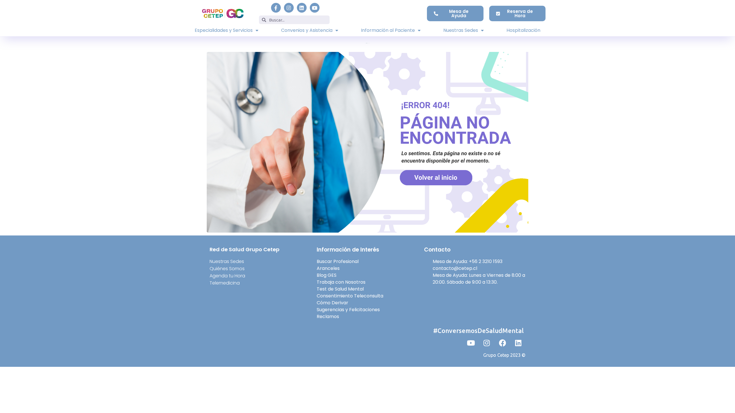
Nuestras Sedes (460, 30)
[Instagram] (289, 8)
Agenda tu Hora (227, 275)
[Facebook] (502, 343)
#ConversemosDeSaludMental (478, 330)
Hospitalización (523, 30)
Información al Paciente (388, 30)
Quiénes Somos (227, 268)
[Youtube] (315, 8)
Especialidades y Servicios (224, 30)
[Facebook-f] (276, 8)
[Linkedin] (302, 8)
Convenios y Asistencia (306, 30)
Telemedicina (225, 283)
